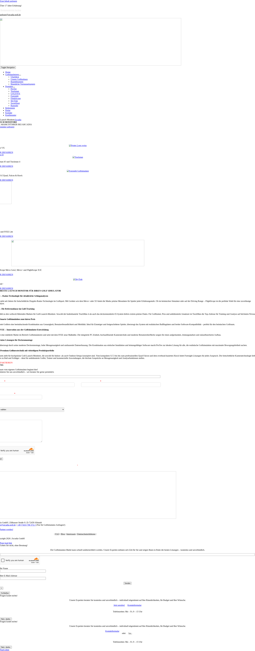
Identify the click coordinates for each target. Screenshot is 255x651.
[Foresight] (78, 171)
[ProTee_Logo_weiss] (78, 145)
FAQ (57, 534)
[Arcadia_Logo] (90, 65)
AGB (99, 534)
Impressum (71, 534)
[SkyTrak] (77, 279)
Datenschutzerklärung (86, 534)
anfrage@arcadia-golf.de (10, 15)
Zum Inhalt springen (8, 1)
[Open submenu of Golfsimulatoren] (20, 75)
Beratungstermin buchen (11, 10)
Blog (63, 534)
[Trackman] (78, 157)
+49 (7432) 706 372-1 (26, 525)
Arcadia (18, 120)
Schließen (5, 593)
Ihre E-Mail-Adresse (91, 381)
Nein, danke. (6, 619)
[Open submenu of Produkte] (14, 87)
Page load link (6, 543)
